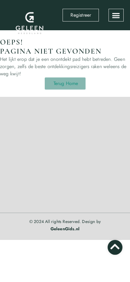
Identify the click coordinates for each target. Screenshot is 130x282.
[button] (116, 15)
